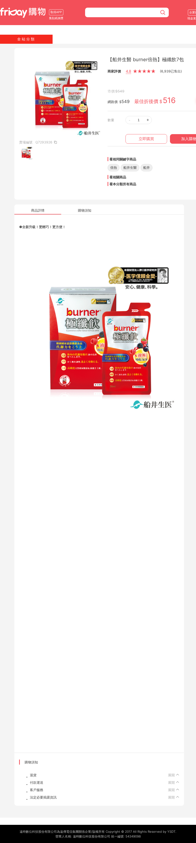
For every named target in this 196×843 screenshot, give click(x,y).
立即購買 (146, 139)
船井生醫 (130, 167)
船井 (146, 167)
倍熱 (113, 167)
